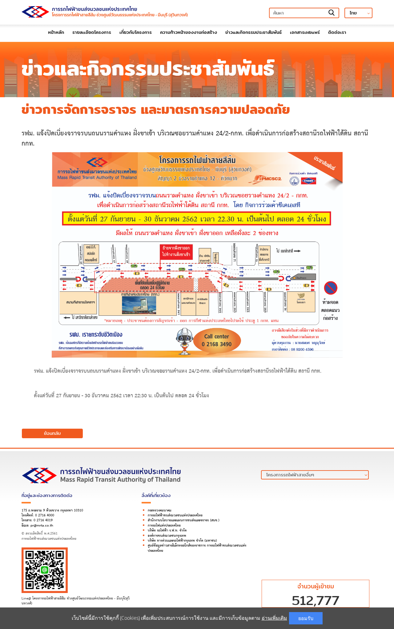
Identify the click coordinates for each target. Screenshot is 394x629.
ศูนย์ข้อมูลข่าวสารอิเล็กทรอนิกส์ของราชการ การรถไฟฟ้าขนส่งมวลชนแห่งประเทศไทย (197, 548)
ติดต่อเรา (337, 32)
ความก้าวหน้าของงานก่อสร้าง (188, 32)
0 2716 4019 (43, 520)
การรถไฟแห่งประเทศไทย (164, 525)
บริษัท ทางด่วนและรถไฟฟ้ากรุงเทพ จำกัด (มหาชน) (182, 540)
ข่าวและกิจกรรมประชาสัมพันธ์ (253, 32)
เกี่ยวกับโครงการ (135, 32)
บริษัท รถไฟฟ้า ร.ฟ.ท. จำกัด (167, 530)
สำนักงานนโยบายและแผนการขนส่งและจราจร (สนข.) (183, 520)
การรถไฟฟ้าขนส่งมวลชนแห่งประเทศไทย (175, 515)
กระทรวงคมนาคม (159, 510)
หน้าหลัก (56, 32)
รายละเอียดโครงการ (91, 32)
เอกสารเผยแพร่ (305, 32)
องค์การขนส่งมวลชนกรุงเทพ (167, 535)
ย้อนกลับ (52, 433)
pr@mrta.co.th (41, 525)
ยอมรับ (305, 618)
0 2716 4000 (44, 515)
